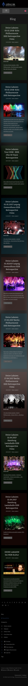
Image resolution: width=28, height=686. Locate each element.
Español (17, 670)
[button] (5, 11)
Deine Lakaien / (15, 42)
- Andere (5, 637)
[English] (25, 11)
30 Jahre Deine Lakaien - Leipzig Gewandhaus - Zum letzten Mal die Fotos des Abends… (14, 241)
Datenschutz (18, 675)
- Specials (6, 652)
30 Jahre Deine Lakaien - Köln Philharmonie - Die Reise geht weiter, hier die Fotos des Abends (13, 67)
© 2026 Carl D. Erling (8, 677)
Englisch (11, 670)
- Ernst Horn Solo (7, 634)
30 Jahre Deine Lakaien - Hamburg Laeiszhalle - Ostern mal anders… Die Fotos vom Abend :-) (13, 477)
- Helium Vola (6, 631)
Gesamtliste (6, 618)
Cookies (24, 675)
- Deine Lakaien (7, 626)
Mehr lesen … (8, 72)
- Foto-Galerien (8, 647)
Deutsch (4, 670)
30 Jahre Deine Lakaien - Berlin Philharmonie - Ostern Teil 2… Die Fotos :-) (14, 415)
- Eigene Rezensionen (9, 650)
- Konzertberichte (9, 644)
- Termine (6, 641)
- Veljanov (5, 629)
